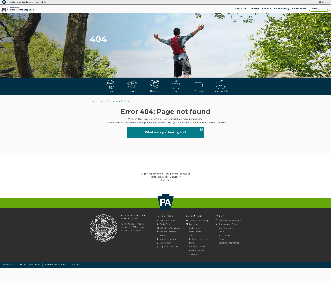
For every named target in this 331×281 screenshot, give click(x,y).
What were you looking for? (165, 132)
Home (93, 101)
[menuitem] (240, 9)
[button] (326, 9)
